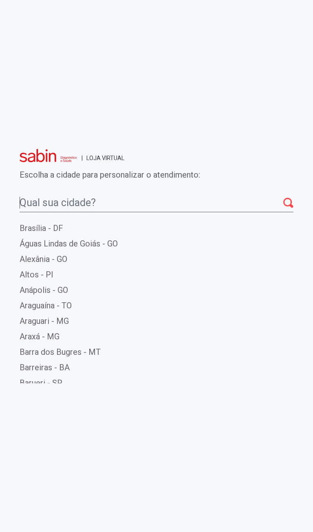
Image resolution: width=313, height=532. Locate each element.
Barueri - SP (41, 383)
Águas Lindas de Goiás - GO (69, 243)
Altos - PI (36, 274)
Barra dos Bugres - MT (60, 352)
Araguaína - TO (46, 305)
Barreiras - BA (45, 367)
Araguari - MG (44, 321)
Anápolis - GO (44, 290)
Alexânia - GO (43, 259)
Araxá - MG (40, 336)
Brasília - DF (41, 228)
